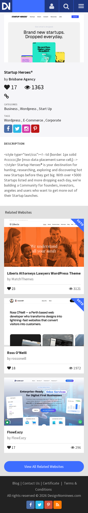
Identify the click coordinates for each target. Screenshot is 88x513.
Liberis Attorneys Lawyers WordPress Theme (44, 273)
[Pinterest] (48, 505)
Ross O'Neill (17, 352)
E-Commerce (33, 120)
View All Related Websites (44, 466)
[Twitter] (39, 505)
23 (13, 288)
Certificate (51, 483)
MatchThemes (22, 279)
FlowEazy (15, 432)
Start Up (45, 108)
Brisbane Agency (22, 79)
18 (13, 368)
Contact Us (31, 483)
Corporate (53, 120)
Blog (15, 483)
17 (13, 85)
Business (11, 108)
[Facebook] (30, 505)
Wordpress (28, 108)
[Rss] (57, 505)
